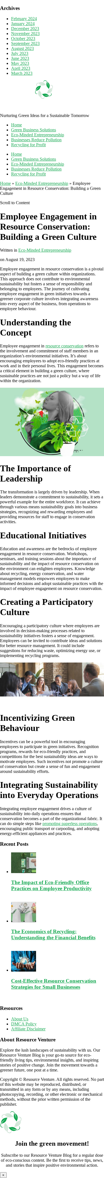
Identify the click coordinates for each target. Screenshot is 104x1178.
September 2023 (25, 43)
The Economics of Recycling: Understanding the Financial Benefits (53, 934)
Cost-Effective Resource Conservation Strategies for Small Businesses (53, 984)
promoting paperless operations (69, 823)
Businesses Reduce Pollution (36, 139)
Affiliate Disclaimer (28, 1029)
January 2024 (23, 23)
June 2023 (20, 58)
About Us (19, 1019)
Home (16, 125)
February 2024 (24, 18)
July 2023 (19, 53)
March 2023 (21, 73)
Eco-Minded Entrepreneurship (37, 134)
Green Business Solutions (33, 129)
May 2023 (20, 63)
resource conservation (64, 346)
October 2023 (23, 38)
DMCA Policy (24, 1024)
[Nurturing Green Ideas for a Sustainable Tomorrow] (44, 110)
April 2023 (20, 68)
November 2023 (25, 33)
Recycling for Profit (28, 144)
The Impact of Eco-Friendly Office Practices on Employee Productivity (51, 885)
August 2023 (22, 48)
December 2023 (25, 28)
